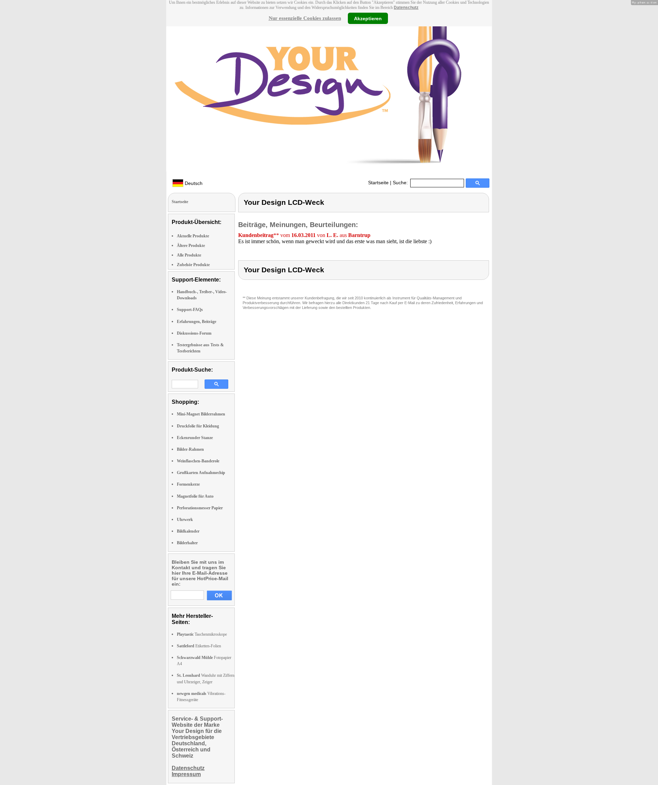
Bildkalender (188, 531)
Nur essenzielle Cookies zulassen (305, 18)
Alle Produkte (189, 255)
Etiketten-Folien (199, 646)
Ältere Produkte (191, 245)
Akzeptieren (368, 18)
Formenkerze (188, 484)
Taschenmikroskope (202, 634)
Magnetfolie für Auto (195, 496)
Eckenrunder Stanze (195, 437)
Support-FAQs (190, 309)
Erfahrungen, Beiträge (196, 321)
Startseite (378, 182)
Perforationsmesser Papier (200, 508)
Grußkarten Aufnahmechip (201, 472)
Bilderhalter (187, 542)
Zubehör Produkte (193, 264)
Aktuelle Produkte (193, 236)
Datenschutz (406, 7)
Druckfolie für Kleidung (198, 426)
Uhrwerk (185, 519)
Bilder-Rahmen (190, 449)
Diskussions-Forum (194, 333)
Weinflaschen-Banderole (198, 461)
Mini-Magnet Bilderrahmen (201, 414)
